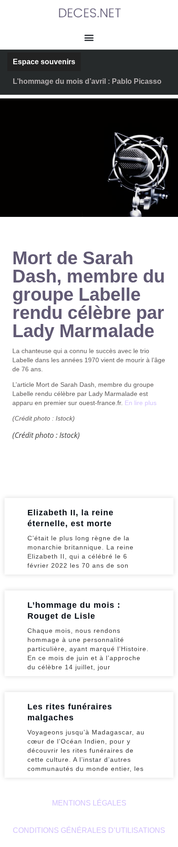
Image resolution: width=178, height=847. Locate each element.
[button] (89, 37)
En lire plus (141, 402)
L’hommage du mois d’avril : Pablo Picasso (87, 81)
